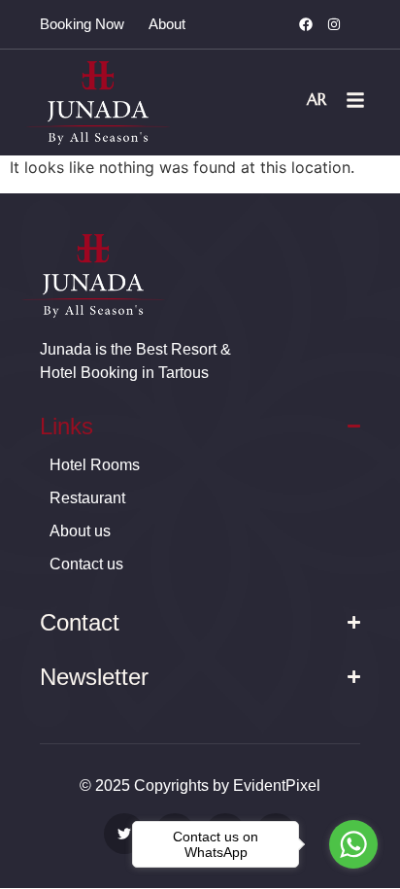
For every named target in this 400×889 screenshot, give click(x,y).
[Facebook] (306, 24)
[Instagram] (334, 24)
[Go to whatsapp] (353, 844)
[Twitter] (124, 833)
